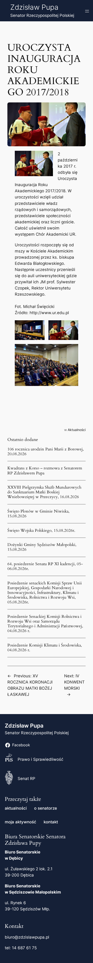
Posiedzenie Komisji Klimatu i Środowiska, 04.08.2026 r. (44, 647)
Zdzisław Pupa (34, 7)
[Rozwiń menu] (87, 11)
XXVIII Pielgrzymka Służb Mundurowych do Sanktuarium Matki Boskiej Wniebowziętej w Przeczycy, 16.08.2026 (44, 492)
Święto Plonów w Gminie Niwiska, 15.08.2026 (38, 513)
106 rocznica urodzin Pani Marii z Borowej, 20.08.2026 (45, 451)
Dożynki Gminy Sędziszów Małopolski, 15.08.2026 (41, 547)
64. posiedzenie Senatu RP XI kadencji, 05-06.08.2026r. (45, 566)
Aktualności (77, 430)
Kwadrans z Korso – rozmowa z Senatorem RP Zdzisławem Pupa (44, 470)
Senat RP (26, 778)
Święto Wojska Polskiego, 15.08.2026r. (41, 530)
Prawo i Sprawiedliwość (40, 759)
